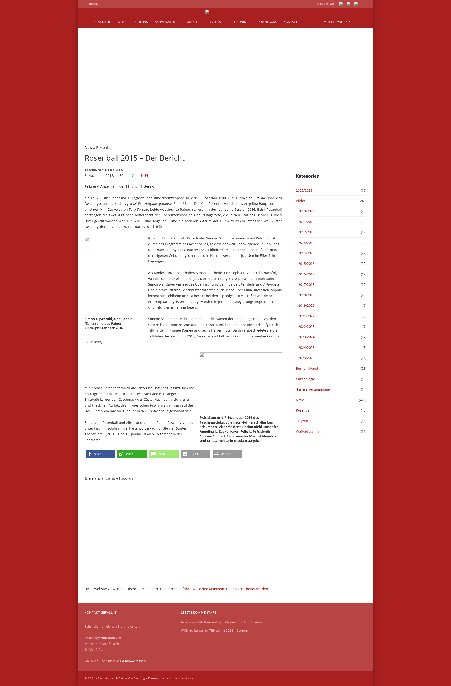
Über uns (140, 22)
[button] (100, 454)
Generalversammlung (313, 389)
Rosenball (104, 147)
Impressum (177, 678)
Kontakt (290, 22)
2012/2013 (306, 232)
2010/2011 (306, 211)
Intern (192, 678)
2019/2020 (306, 305)
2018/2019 (306, 295)
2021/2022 (306, 316)
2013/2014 (306, 242)
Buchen (310, 22)
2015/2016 (306, 263)
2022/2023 (306, 326)
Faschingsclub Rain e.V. (199, 622)
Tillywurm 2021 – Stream (242, 622)
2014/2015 (306, 253)
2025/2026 (304, 190)
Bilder (300, 200)
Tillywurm (303, 421)
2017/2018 (306, 284)
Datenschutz (157, 678)
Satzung (139, 678)
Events (215, 22)
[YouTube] (348, 5)
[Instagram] (356, 5)
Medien (192, 22)
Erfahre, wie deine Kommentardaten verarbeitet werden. (224, 589)
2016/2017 (306, 274)
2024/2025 (306, 347)
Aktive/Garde (165, 22)
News (122, 22)
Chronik (239, 22)
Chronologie (305, 379)
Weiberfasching (308, 431)
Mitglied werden (337, 22)
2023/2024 (306, 337)
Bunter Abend (307, 368)
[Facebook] (341, 5)
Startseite (103, 22)
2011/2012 (306, 221)
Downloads (267, 22)
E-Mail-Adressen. (133, 661)
